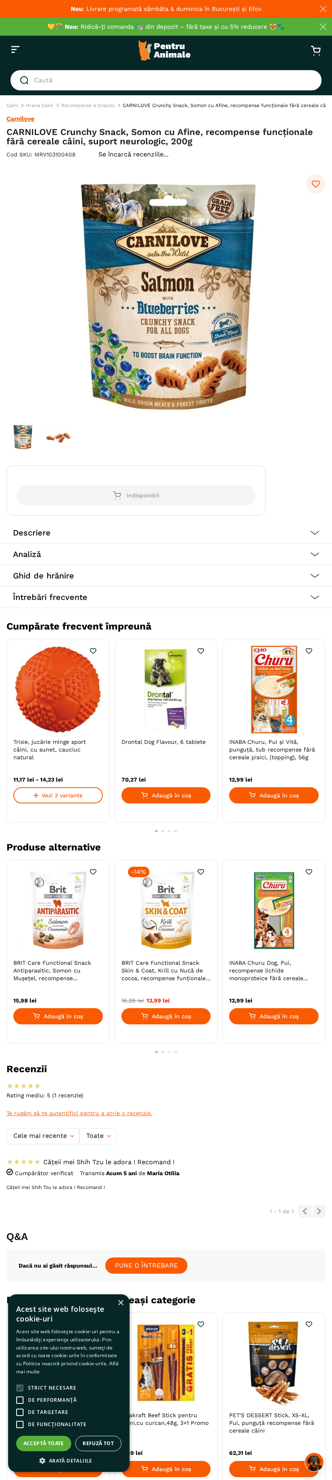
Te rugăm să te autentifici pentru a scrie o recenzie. (79, 1113)
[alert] (69, 1383)
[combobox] (166, 80)
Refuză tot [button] (98, 1443)
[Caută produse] (26, 80)
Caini (12, 105)
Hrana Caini (39, 105)
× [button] (120, 1303)
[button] (166, 533)
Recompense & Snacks (88, 105)
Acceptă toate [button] (43, 1443)
